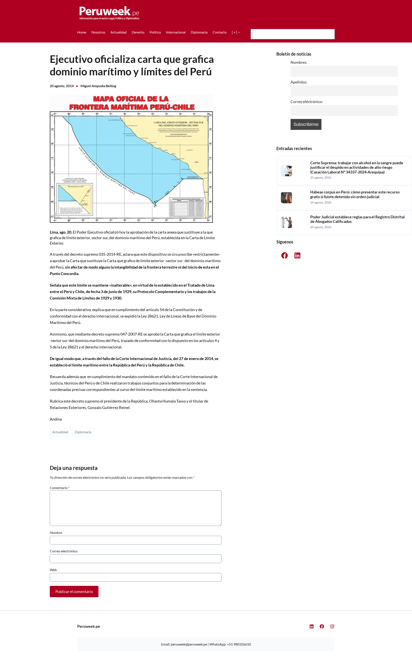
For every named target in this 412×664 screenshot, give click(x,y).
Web (53, 570)
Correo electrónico (63, 551)
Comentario (60, 488)
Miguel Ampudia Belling (98, 86)
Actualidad (60, 432)
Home (81, 32)
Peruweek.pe (88, 626)
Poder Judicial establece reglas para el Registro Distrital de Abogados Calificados (357, 219)
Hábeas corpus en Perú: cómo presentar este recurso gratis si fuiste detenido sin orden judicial (355, 194)
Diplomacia (83, 432)
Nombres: (299, 62)
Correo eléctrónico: (307, 101)
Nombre (56, 532)
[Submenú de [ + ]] (239, 32)
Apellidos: (299, 82)
